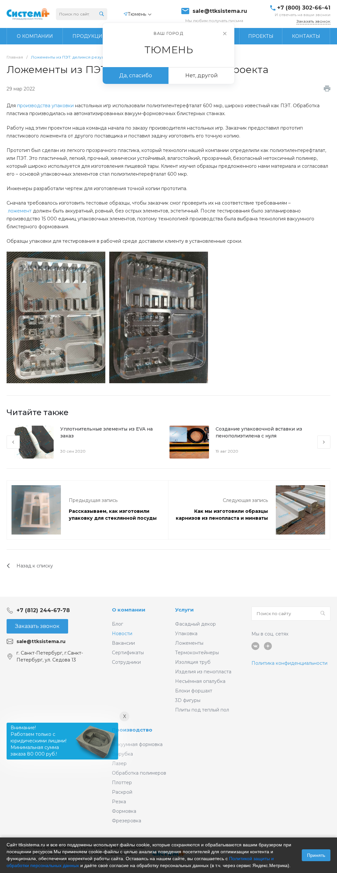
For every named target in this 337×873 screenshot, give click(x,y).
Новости (122, 633)
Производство (132, 730)
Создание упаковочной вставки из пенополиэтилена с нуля (259, 432)
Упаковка (186, 633)
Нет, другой (201, 75)
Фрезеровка (126, 821)
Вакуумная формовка (137, 744)
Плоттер (122, 783)
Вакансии (123, 643)
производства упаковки (45, 106)
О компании (128, 610)
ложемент (20, 211)
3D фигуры (187, 700)
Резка (119, 802)
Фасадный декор (195, 624)
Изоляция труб (193, 662)
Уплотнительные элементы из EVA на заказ (106, 432)
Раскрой (122, 792)
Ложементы (189, 643)
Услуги (184, 610)
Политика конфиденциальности (289, 663)
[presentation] (13, 442)
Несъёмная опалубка (200, 681)
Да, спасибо (135, 75)
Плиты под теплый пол (202, 710)
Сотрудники (126, 662)
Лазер (119, 763)
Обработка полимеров (139, 773)
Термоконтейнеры (197, 653)
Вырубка (122, 754)
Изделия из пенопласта (203, 672)
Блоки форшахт (193, 691)
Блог (117, 624)
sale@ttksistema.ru (220, 11)
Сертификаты (128, 653)
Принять (316, 855)
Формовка (124, 811)
